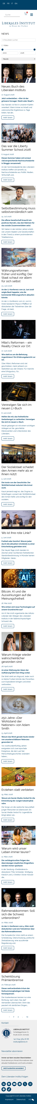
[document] (18, 552)
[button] (34, 513)
